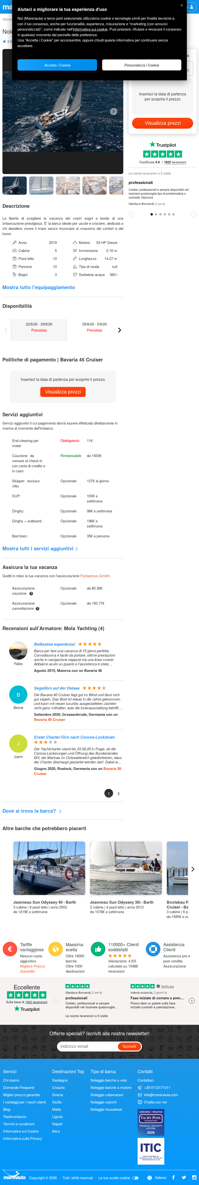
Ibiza (56, 1131)
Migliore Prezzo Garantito (32, 968)
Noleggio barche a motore (111, 1087)
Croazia (58, 1087)
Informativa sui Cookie (21, 1131)
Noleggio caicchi (103, 1101)
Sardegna (59, 1080)
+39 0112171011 (157, 1087)
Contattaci (146, 1080)
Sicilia (56, 1101)
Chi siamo (11, 1080)
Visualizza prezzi (63, 391)
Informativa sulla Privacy (22, 1138)
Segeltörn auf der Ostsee (57, 688)
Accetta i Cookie (57, 64)
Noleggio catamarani (107, 1094)
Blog (6, 1109)
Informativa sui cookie (90, 29)
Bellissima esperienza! (54, 644)
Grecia (57, 1094)
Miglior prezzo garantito (21, 1094)
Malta (56, 1109)
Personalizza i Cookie (141, 64)
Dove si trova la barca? (29, 810)
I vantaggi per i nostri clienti (24, 1101)
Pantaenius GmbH (95, 575)
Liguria (57, 1116)
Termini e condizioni (18, 1123)
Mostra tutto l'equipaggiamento (38, 287)
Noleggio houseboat (106, 1109)
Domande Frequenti (18, 1087)
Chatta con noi (155, 1101)
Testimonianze (14, 1116)
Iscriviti (129, 1046)
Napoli (57, 1123)
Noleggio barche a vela (109, 1080)
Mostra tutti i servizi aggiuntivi (38, 548)
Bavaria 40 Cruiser (49, 719)
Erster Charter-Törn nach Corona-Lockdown (74, 737)
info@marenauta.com (161, 1094)
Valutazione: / (123, 966)
